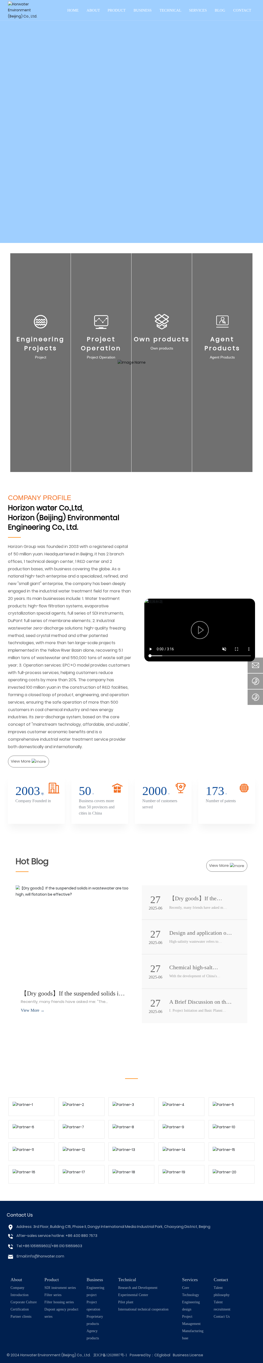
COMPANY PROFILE (39, 498)
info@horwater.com (45, 1256)
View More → (32, 1010)
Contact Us (20, 1215)
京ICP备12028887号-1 (110, 1355)
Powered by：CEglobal (150, 1355)
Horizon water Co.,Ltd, (45, 508)
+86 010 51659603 (66, 1245)
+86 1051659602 (36, 1245)
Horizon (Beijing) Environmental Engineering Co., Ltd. (63, 522)
